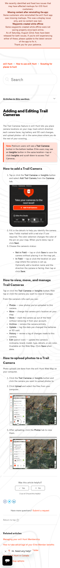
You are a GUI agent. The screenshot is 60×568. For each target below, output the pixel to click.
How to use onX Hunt (26, 64)
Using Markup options (13, 561)
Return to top (9, 520)
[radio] (22, 488)
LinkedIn (14, 501)
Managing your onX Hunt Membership (21, 539)
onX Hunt (7, 64)
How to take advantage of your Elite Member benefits (28, 544)
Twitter (9, 501)
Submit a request (41, 510)
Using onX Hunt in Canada (16, 555)
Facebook (5, 501)
